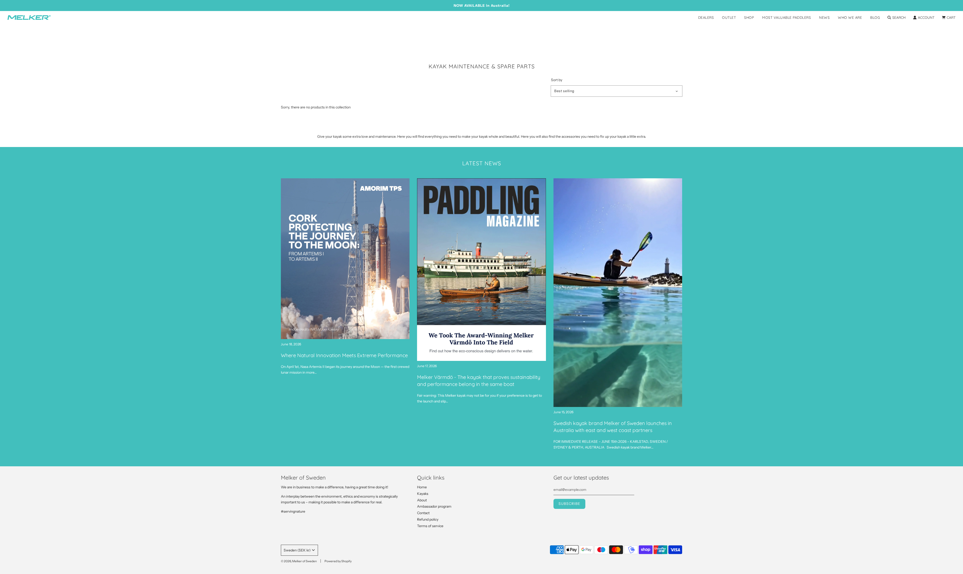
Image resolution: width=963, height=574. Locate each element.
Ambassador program (434, 506)
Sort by (556, 80)
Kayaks (422, 493)
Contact (423, 513)
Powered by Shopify (338, 561)
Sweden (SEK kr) (297, 550)
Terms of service (430, 526)
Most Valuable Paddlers (786, 17)
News (824, 17)
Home (422, 487)
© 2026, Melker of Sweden (299, 561)
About (422, 500)
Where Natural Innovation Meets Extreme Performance (344, 355)
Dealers (706, 17)
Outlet (729, 17)
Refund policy (427, 519)
